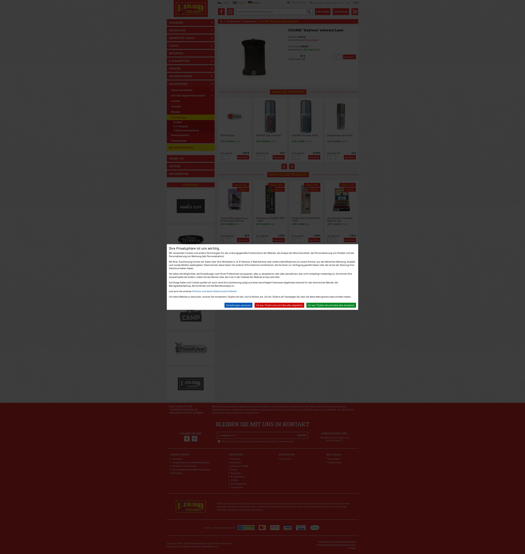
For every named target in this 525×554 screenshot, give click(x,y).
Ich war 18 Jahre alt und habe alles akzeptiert (331, 305)
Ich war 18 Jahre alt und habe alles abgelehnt (279, 305)
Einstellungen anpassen (238, 305)
